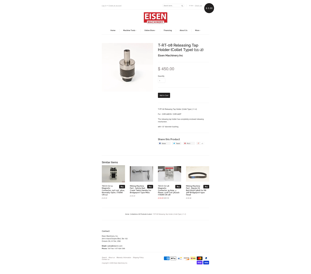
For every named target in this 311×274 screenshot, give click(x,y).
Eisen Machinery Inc (170, 55)
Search (104, 257)
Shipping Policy (138, 257)
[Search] (182, 5)
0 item (191, 5)
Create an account (114, 5)
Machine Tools (129, 30)
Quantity (161, 76)
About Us (183, 30)
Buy (122, 186)
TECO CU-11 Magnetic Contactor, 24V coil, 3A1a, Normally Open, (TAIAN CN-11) (113, 190)
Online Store (149, 30)
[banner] (155, 18)
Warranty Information (124, 257)
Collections (134, 214)
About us (111, 257)
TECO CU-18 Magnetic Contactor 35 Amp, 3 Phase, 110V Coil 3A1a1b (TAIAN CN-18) (168, 190)
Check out (198, 5)
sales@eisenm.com (114, 246)
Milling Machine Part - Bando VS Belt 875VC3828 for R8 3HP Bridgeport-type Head (196, 190)
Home (112, 30)
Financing (168, 30)
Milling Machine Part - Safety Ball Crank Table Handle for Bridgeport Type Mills (140, 189)
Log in (104, 5)
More (197, 30)
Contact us (105, 259)
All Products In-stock (145, 214)
